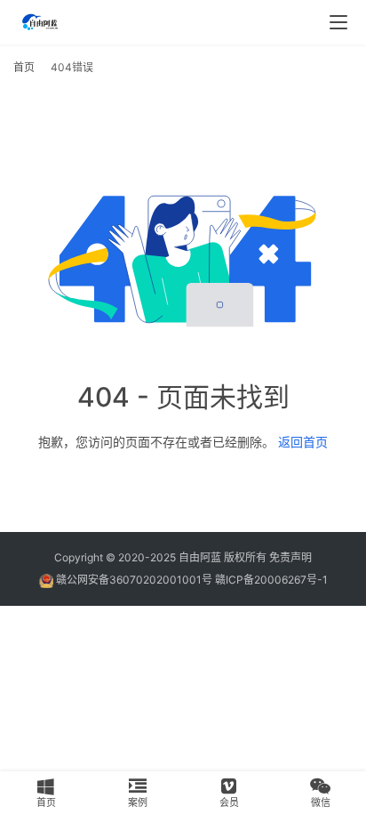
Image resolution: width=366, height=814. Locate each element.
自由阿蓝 (200, 557)
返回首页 (303, 441)
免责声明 (290, 557)
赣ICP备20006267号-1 (271, 579)
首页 (24, 67)
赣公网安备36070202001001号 (134, 579)
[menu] (338, 22)
